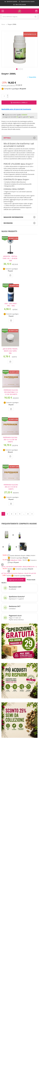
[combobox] (20, 17)
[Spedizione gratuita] (20, 641)
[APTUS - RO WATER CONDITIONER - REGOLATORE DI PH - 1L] (10, 551)
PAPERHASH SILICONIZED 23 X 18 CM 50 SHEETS (11, 487)
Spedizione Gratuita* (17, 596)
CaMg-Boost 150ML (16, 560)
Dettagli (7, 138)
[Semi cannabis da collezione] (20, 720)
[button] (17, 68)
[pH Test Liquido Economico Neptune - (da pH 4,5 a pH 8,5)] (23, 551)
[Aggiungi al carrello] (10, 275)
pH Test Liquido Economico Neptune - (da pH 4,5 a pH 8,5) (19, 573)
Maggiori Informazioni (13, 217)
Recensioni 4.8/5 (15, 587)
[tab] (20, 137)
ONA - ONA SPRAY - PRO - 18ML (11, 305)
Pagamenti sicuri (15, 616)
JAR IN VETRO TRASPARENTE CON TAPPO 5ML (10, 351)
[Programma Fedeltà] (20, 681)
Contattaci (12, 609)
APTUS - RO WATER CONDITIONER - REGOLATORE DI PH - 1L (19, 567)
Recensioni (8, 223)
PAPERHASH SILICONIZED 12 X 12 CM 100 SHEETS (10, 439)
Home (3, 24)
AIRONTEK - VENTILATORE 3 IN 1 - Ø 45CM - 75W (10, 258)
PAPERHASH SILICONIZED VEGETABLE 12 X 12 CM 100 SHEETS (11, 392)
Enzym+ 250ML (25, 555)
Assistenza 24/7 (14, 606)
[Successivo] (32, 514)
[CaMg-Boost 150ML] (20, 539)
